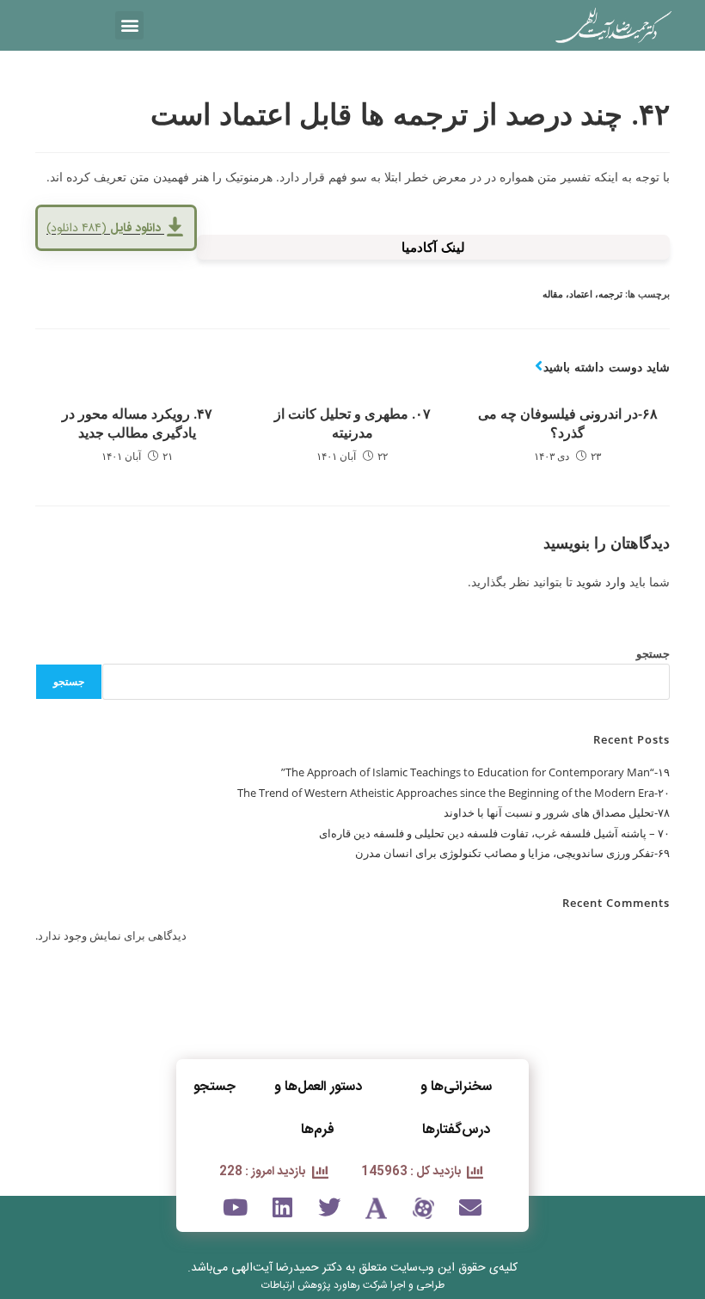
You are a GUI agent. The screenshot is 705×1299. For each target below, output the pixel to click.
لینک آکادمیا (434, 246)
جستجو (653, 653)
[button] (129, 25)
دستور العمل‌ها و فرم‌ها (318, 1108)
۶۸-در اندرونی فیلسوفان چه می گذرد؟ (568, 423)
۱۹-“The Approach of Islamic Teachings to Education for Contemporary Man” (475, 772)
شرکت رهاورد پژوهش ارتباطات (324, 1285)
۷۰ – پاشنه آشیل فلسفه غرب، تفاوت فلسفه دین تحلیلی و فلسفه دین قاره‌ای (494, 833)
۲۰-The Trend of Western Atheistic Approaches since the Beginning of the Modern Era (453, 792)
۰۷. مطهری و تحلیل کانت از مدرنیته (352, 423)
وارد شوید (601, 581)
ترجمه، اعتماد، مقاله (582, 293)
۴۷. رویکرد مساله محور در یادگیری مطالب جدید (137, 423)
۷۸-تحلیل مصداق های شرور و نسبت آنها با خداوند (557, 812)
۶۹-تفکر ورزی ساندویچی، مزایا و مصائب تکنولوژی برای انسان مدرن (512, 853)
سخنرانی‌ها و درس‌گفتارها (456, 1108)
